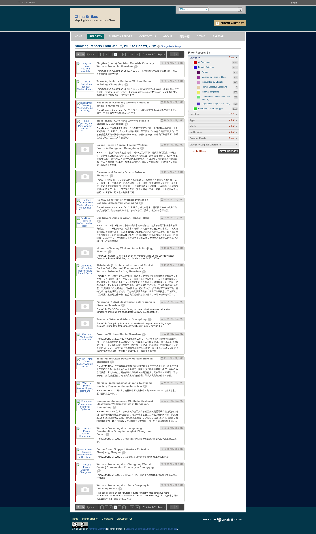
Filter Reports (228, 151)
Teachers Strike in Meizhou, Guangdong (122, 319)
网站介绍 (184, 36)
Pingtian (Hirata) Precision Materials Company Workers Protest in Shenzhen (125, 65)
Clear (231, 57)
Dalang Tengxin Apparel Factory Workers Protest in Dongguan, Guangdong (122, 146)
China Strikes (28, 2)
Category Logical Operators (205, 144)
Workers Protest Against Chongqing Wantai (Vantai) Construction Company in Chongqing (125, 466)
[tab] (213, 57)
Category (195, 57)
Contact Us (147, 36)
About (167, 36)
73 (132, 54)
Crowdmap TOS (125, 519)
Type (192, 120)
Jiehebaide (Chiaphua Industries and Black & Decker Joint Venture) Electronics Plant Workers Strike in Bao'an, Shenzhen (125, 268)
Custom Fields (198, 138)
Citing (201, 36)
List (82, 54)
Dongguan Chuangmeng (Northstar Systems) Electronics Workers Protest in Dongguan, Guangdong (125, 403)
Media (193, 126)
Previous (172, 54)
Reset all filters (198, 151)
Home (78, 36)
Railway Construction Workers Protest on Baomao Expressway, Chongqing (122, 201)
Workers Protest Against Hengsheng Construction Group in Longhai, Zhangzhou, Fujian (124, 431)
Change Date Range (171, 46)
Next (176, 54)
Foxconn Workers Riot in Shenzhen (119, 334)
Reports (95, 36)
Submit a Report (232, 23)
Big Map (218, 36)
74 (137, 54)
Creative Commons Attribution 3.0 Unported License (151, 529)
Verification (196, 132)
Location (195, 114)
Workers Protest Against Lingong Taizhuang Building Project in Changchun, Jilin (124, 384)
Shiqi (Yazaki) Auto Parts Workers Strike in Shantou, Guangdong (123, 122)
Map (93, 54)
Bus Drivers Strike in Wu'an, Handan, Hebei (123, 217)
